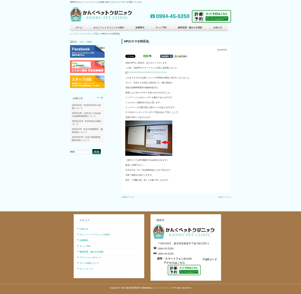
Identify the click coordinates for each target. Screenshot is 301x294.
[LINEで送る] (180, 56)
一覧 (101, 98)
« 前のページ (127, 197)
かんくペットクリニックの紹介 (109, 27)
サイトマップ (86, 269)
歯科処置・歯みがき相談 (190, 27)
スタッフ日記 (92, 33)
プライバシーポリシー (90, 257)
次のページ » (224, 197)
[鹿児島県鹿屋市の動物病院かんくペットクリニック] (101, 20)
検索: (72, 151)
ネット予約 (161, 27)
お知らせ (217, 27)
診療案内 (140, 27)
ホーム (79, 27)
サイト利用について (89, 263)
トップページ (76, 33)
